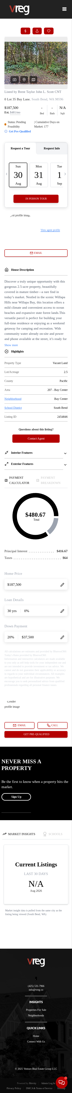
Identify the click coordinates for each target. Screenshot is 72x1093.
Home (36, 1036)
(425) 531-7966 (36, 986)
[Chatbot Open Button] (62, 1083)
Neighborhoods (36, 1015)
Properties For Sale (36, 1010)
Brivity (32, 1083)
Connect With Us (36, 1041)
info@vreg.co (36, 989)
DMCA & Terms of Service (39, 1088)
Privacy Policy (14, 1088)
